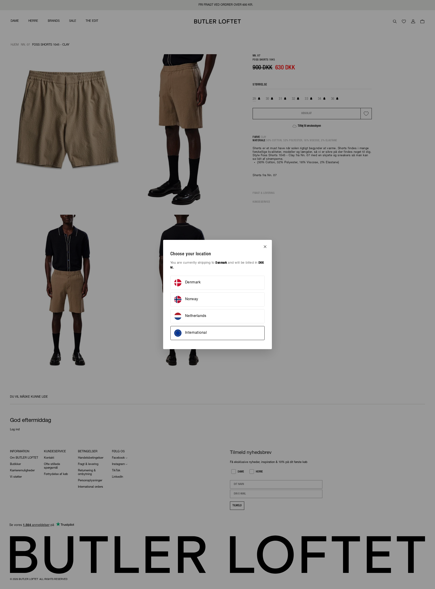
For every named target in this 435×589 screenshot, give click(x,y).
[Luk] (265, 246)
